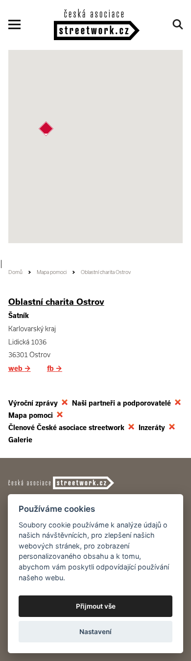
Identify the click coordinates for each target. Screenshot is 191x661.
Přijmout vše (96, 606)
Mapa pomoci (52, 272)
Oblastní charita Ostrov (56, 301)
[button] (46, 128)
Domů (15, 272)
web (19, 368)
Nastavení (95, 632)
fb (54, 368)
